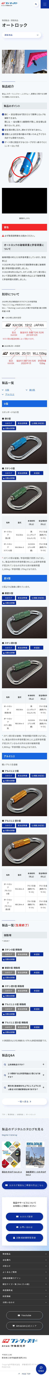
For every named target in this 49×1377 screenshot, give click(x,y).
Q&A (41, 1370)
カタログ (8, 423)
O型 (7, 389)
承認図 (37, 473)
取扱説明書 (22, 423)
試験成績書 (10, 428)
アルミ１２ (9, 394)
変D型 (32, 389)
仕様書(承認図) (38, 423)
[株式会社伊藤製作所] (9, 4)
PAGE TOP (26, 1374)
